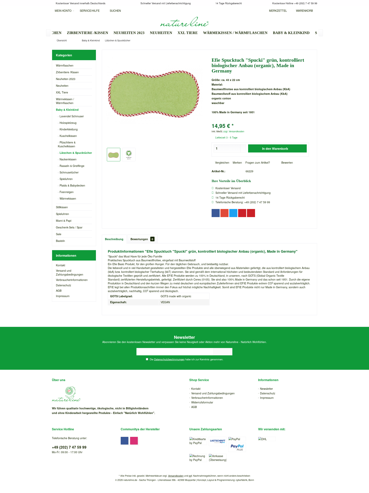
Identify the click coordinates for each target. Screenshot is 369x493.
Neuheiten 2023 (65, 79)
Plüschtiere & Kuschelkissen (67, 144)
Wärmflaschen (64, 65)
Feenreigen (66, 192)
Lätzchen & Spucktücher (75, 153)
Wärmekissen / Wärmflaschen (65, 101)
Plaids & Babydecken (72, 185)
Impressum (63, 296)
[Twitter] (233, 213)
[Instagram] (134, 441)
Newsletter (266, 389)
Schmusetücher (69, 172)
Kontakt (60, 265)
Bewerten (287, 162)
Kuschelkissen (68, 136)
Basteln (60, 241)
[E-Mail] (251, 213)
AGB (59, 290)
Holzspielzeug (67, 123)
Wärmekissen (67, 198)
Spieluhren (66, 179)
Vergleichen (221, 162)
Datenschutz (63, 285)
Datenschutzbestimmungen (169, 359)
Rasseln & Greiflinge (71, 166)
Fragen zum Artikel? (257, 162)
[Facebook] (216, 213)
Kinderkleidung (68, 129)
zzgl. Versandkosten (233, 131)
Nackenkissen (67, 159)
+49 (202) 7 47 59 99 (69, 447)
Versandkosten (176, 475)
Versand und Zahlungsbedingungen (69, 272)
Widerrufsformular (202, 402)
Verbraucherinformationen (72, 280)
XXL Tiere (62, 92)
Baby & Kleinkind (67, 110)
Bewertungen (141, 239)
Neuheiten (62, 85)
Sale (58, 234)
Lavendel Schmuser (71, 116)
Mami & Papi (63, 220)
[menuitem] (303, 10)
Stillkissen (62, 207)
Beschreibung (114, 239)
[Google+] (224, 213)
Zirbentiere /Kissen (67, 72)
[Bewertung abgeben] (260, 120)
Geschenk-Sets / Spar (69, 227)
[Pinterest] (242, 213)
